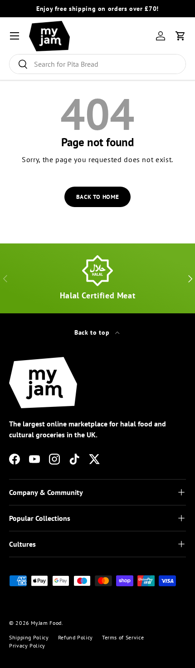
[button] (180, 36)
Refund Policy (75, 637)
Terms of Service (123, 637)
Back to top (93, 332)
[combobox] (97, 64)
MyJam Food (46, 622)
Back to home (97, 197)
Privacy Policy (27, 645)
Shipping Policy (29, 637)
